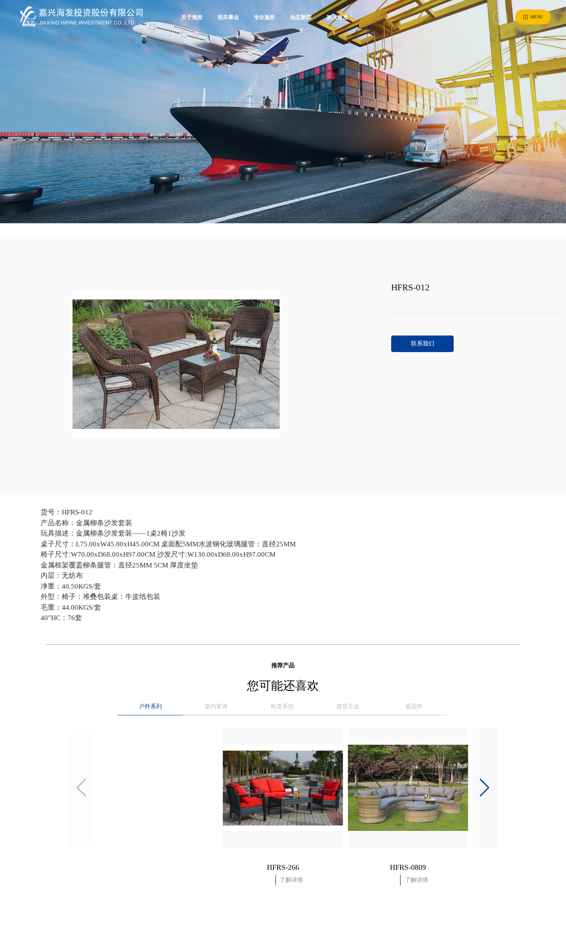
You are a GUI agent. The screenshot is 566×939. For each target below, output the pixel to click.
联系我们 (422, 343)
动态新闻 (301, 17)
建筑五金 (348, 706)
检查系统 (282, 706)
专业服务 (265, 17)
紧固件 (414, 706)
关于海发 (192, 17)
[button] (484, 788)
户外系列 (150, 706)
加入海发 (337, 17)
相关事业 (228, 17)
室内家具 (216, 706)
